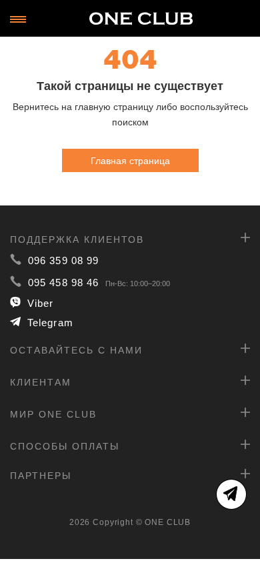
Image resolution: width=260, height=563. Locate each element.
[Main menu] (18, 19)
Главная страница (130, 160)
